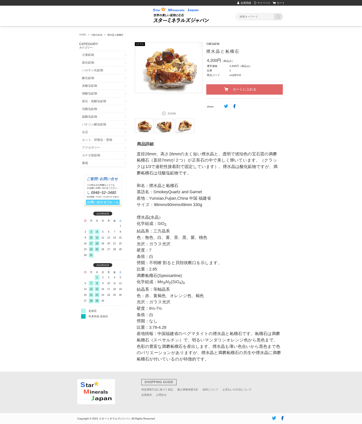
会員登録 (246, 2)
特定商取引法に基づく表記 (157, 389)
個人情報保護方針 (187, 389)
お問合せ (161, 394)
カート (281, 2)
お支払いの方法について (237, 389)
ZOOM (172, 113)
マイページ (263, 2)
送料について (210, 389)
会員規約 (146, 394)
